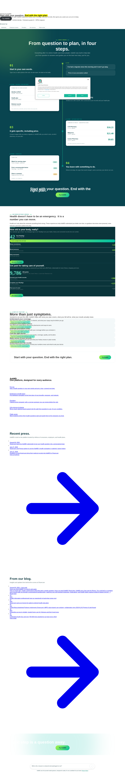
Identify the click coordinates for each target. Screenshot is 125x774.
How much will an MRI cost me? (19, 331)
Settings (43, 95)
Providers (24, 27)
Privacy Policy (85, 770)
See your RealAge (17, 262)
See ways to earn (17, 295)
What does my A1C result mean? (20, 346)
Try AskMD (6, 18)
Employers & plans (14, 27)
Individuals (3, 27)
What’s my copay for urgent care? (20, 322)
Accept (82, 95)
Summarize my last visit (17, 341)
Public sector (42, 27)
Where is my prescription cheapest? (20, 327)
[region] (62, 88)
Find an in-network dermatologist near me (22, 336)
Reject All (69, 95)
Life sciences (33, 27)
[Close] (88, 79)
